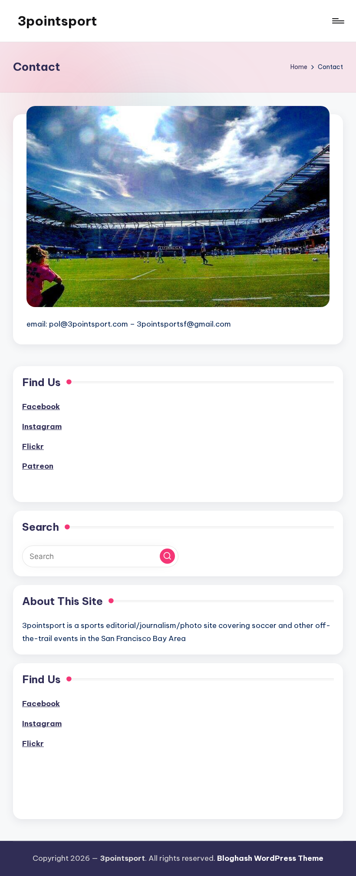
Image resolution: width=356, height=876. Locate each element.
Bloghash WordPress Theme (270, 858)
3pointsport (57, 21)
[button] (167, 556)
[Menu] (337, 21)
